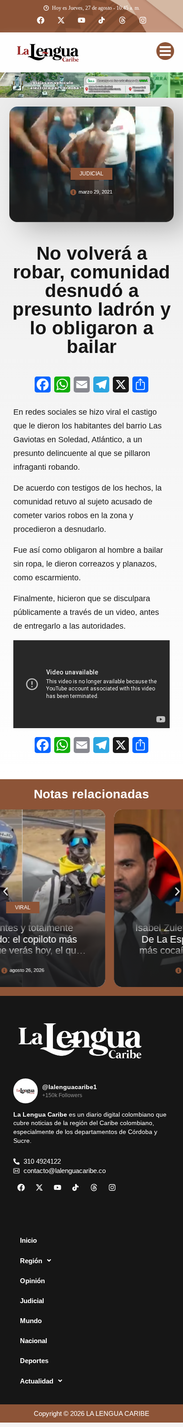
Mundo (31, 1320)
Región (31, 1260)
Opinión (32, 1280)
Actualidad (36, 1381)
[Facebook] (40, 20)
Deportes (34, 1360)
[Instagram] (142, 20)
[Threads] (122, 20)
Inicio (28, 1240)
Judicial (32, 1300)
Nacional (33, 1340)
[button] (5, 891)
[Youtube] (81, 20)
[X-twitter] (60, 20)
